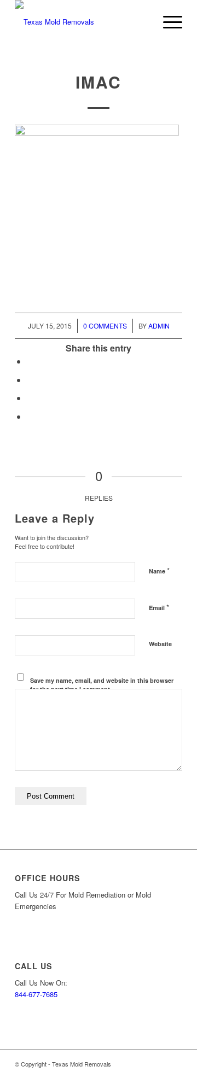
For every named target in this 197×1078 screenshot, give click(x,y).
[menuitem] (167, 22)
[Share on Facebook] (30, 361)
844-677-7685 (36, 994)
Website (160, 644)
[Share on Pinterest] (30, 397)
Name (159, 570)
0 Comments (105, 325)
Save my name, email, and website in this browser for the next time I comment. (101, 685)
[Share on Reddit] (30, 416)
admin (159, 325)
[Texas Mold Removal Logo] (82, 22)
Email (159, 607)
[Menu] (167, 22)
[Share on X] (30, 379)
